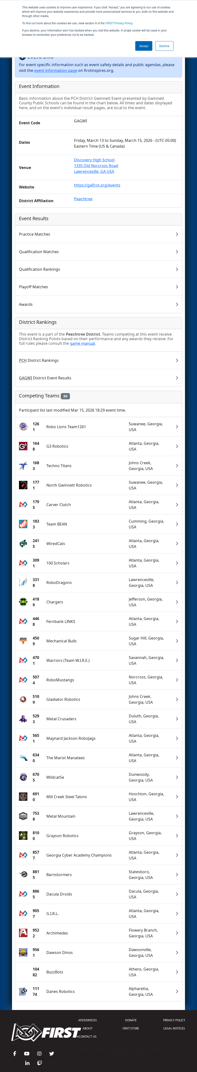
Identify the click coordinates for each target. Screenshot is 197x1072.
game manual (82, 343)
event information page (55, 70)
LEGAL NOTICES (174, 1028)
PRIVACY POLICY (174, 1020)
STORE (131, 1028)
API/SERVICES (87, 1020)
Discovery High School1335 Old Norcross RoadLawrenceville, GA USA (96, 165)
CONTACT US (88, 1036)
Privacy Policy (118, 23)
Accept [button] (143, 46)
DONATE (131, 1020)
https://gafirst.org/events (97, 185)
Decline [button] (164, 46)
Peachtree (83, 198)
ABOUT (87, 1028)
